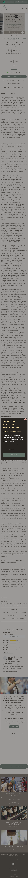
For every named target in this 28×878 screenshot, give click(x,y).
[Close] (25, 419)
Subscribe (14, 454)
